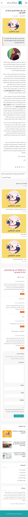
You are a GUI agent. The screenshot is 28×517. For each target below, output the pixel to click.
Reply (22, 293)
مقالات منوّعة (22, 480)
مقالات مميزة (22, 478)
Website (22, 400)
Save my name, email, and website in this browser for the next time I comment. (14, 410)
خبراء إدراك (23, 472)
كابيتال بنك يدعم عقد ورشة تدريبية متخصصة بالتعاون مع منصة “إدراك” (19, 444)
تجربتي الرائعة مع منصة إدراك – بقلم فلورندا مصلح (16, 209)
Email (22, 392)
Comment (21, 362)
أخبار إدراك (23, 470)
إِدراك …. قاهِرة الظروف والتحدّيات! (19, 259)
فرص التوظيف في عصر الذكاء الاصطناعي (19, 432)
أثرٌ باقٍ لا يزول (23, 234)
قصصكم (15, 16)
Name (22, 385)
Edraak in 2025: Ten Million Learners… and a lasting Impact (19, 455)
